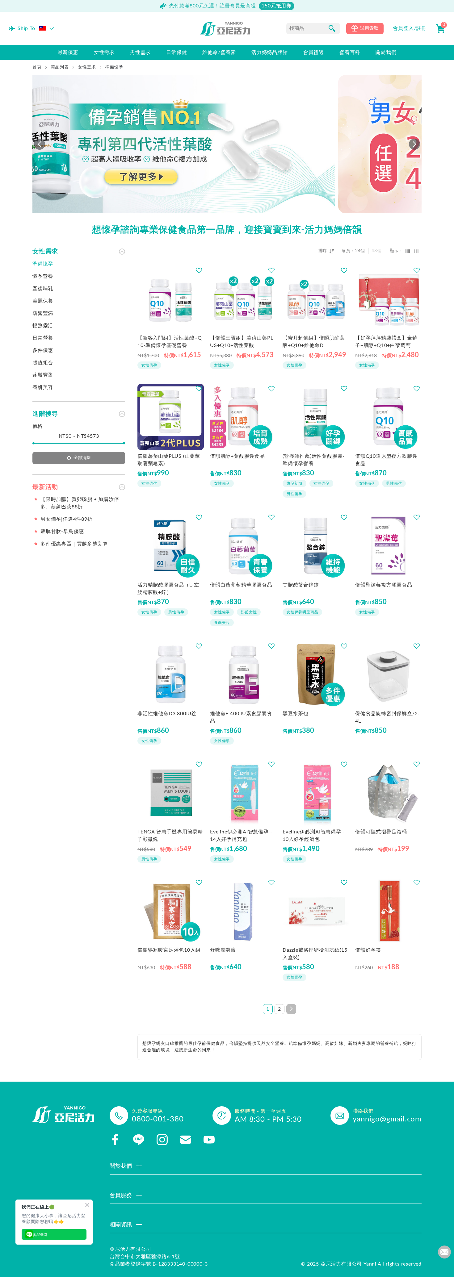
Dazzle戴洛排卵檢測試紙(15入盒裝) (315, 954)
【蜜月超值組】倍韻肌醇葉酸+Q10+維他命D (314, 342)
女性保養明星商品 (302, 612)
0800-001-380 (158, 1119)
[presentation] (39, 144)
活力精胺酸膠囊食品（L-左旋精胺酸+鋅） (168, 588)
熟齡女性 (249, 612)
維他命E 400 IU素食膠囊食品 (241, 717)
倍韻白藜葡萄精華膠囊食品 (241, 584)
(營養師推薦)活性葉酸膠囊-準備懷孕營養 (314, 460)
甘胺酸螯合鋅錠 (301, 584)
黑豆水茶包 (296, 713)
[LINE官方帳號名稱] (138, 1139)
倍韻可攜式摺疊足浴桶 (381, 831)
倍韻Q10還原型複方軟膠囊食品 (386, 460)
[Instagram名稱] (162, 1139)
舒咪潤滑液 (223, 950)
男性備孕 (294, 494)
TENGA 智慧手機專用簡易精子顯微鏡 (170, 835)
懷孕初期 (294, 483)
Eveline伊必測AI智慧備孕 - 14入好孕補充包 (241, 835)
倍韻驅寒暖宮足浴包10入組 (168, 950)
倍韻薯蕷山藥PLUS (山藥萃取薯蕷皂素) (168, 460)
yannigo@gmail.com (387, 1119)
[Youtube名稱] (209, 1139)
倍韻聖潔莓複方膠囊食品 (383, 584)
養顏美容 (222, 622)
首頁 (37, 67)
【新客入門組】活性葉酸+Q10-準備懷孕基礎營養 (169, 342)
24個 (360, 251)
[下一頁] (291, 1009)
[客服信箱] (185, 1139)
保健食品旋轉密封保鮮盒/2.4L (387, 717)
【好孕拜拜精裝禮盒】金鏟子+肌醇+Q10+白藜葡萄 (386, 342)
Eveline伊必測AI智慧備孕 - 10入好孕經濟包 (314, 835)
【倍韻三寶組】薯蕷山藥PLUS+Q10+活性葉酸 (241, 342)
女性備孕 (149, 365)
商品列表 (60, 67)
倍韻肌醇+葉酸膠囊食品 (237, 456)
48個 (376, 251)
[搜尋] (332, 28)
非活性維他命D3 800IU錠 (167, 713)
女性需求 (87, 67)
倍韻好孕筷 (368, 950)
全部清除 (82, 458)
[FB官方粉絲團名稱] (115, 1139)
